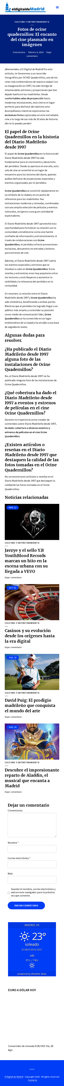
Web (10, 873)
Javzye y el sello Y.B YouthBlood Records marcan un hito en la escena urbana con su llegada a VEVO (26, 561)
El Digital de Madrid (14, 1076)
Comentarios (15, 810)
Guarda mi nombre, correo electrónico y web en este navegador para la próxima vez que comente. (33, 892)
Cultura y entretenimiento (32, 21)
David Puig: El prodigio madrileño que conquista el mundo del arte (30, 705)
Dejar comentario (13, 577)
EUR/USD (40, 1046)
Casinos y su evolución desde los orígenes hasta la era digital (30, 636)
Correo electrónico (19, 858)
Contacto (32, 1080)
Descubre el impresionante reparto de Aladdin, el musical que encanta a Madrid (32, 778)
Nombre (13, 842)
